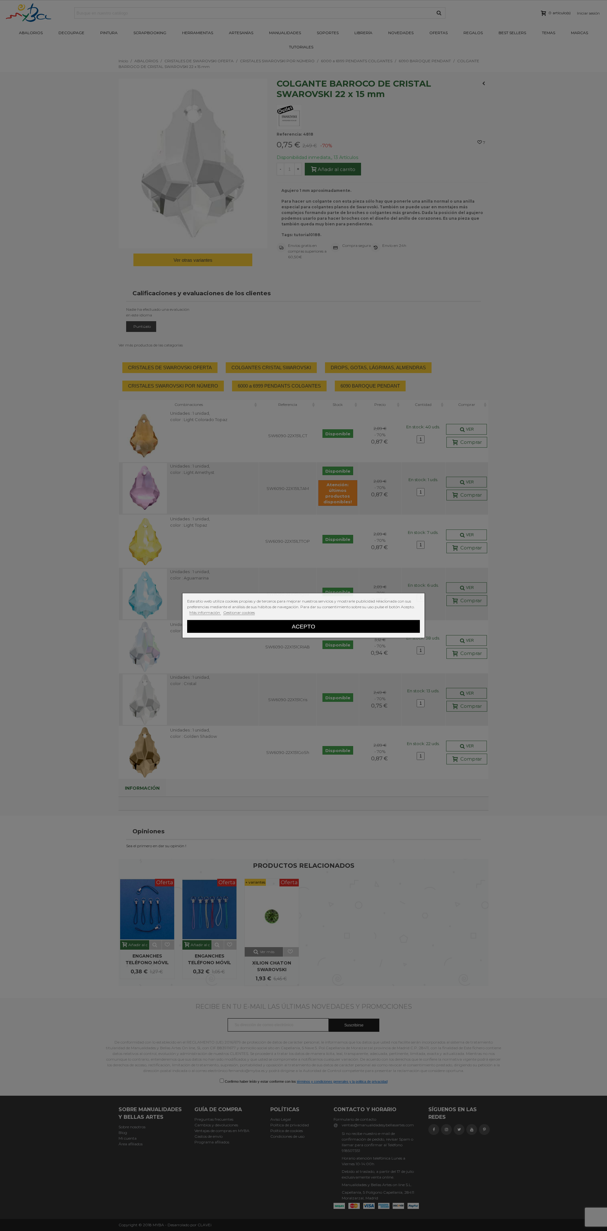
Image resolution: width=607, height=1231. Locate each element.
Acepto (303, 626)
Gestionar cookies (239, 612)
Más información (205, 612)
